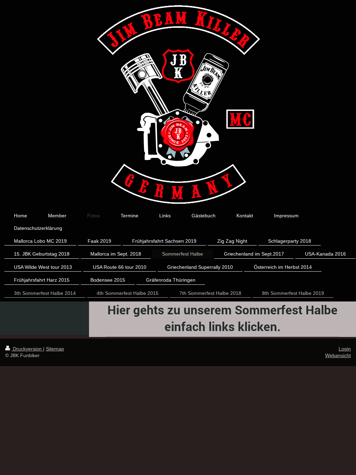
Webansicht (338, 355)
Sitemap (55, 349)
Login (345, 349)
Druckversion (27, 349)
